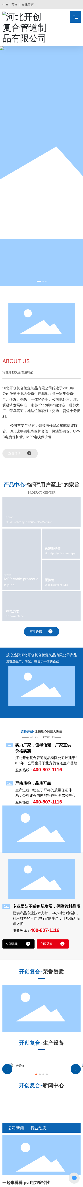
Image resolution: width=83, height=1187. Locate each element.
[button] (39, 281)
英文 (15, 4)
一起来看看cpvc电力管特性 (26, 1182)
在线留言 (27, 4)
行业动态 (38, 1128)
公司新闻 (16, 1128)
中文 (5, 4)
